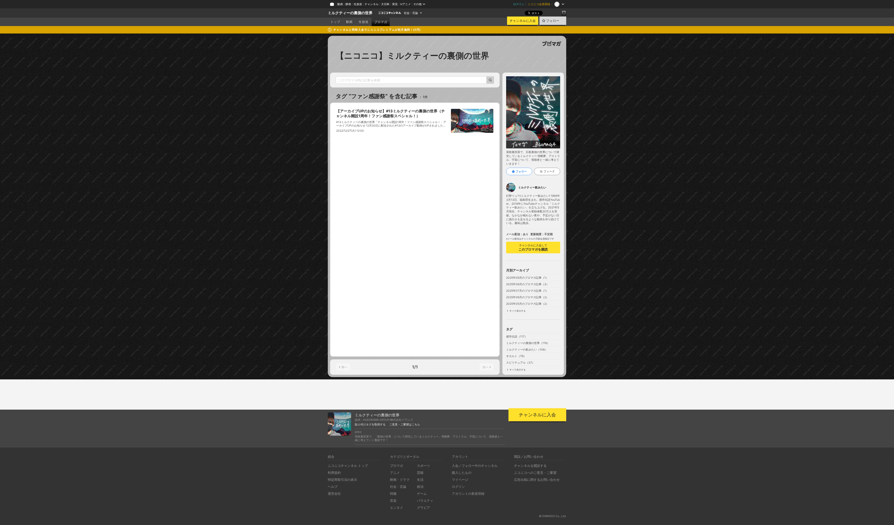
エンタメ (396, 507)
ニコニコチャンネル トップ (348, 466)
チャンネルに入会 (523, 21)
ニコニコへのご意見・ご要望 (535, 473)
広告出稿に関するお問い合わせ (537, 480)
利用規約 (334, 473)
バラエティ (425, 500)
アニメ (395, 473)
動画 (340, 4)
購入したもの (461, 473)
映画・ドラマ (400, 480)
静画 (348, 4)
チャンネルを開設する (530, 466)
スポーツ (423, 466)
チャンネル (372, 4)
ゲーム (422, 493)
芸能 (420, 473)
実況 (395, 4)
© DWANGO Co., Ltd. (552, 516)
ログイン (518, 4)
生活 (420, 480)
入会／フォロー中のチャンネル (475, 466)
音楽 (393, 500)
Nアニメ (405, 4)
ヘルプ (333, 486)
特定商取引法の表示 (342, 480)
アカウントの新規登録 (468, 493)
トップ (335, 22)
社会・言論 (411, 13)
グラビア (423, 507)
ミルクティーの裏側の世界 (350, 13)
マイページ (460, 480)
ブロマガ (380, 22)
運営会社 (334, 493)
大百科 (385, 4)
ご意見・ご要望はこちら (404, 424)
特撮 (393, 493)
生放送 (358, 4)
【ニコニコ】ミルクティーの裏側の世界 (412, 55)
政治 (420, 486)
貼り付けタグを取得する (370, 424)
